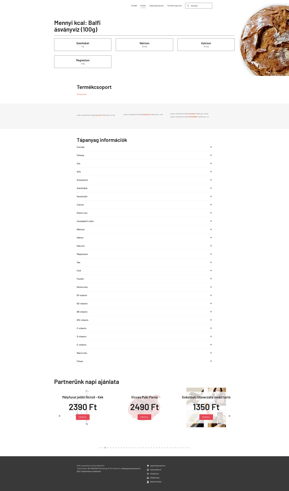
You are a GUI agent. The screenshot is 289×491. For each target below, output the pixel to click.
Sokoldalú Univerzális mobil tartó (206, 397)
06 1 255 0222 (93, 468)
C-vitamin (81, 328)
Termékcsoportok (174, 5)
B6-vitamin (82, 311)
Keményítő (82, 196)
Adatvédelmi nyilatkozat (91, 471)
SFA (79, 171)
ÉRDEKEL (83, 417)
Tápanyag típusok (156, 5)
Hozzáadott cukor (85, 221)
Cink (79, 270)
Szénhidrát (82, 43)
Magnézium (83, 60)
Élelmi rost (82, 213)
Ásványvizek (81, 94)
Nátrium (144, 43)
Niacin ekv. (82, 353)
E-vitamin (81, 344)
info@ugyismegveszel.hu (131, 468)
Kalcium (206, 43)
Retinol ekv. (82, 287)
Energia (80, 147)
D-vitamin (81, 336)
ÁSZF (79, 471)
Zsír (78, 163)
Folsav (80, 361)
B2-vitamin (82, 303)
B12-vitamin (82, 320)
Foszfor (80, 278)
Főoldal (134, 5)
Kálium (80, 237)
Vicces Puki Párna (144, 397)
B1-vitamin (82, 295)
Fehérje (80, 155)
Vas (78, 262)
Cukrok (80, 204)
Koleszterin (82, 180)
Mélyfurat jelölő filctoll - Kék (82, 397)
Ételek (143, 5)
